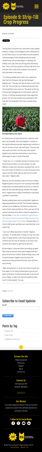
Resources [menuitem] (21, 363)
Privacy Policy (14, 447)
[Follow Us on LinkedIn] (29, 423)
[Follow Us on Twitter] (18, 423)
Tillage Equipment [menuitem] (21, 360)
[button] (36, 6)
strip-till (13, 161)
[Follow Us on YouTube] (24, 423)
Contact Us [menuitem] (21, 372)
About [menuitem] (21, 369)
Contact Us (21, 393)
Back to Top (24, 447)
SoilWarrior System (12, 339)
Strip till (10, 291)
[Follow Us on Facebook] (13, 423)
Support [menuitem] (21, 366)
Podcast (9, 331)
